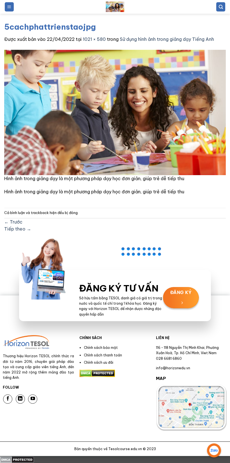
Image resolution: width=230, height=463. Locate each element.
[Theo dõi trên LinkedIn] (20, 399)
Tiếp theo (17, 229)
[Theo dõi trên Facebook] (7, 399)
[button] (9, 6)
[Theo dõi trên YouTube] (32, 399)
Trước (13, 222)
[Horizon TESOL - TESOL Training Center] (115, 7)
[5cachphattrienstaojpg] (115, 112)
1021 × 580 (94, 39)
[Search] (220, 6)
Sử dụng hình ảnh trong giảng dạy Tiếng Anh (167, 39)
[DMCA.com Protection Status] (17, 459)
